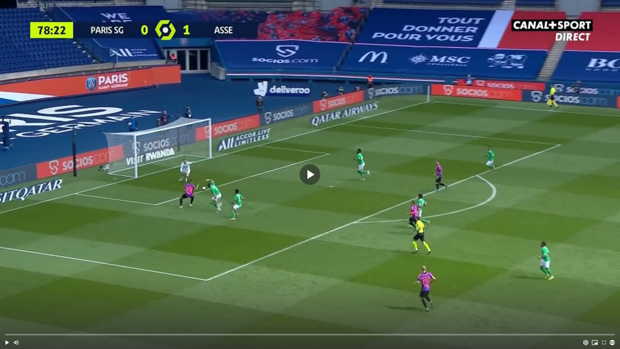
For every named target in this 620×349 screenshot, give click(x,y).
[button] (7, 342)
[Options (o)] (586, 342)
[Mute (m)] (16, 342)
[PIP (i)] (595, 342)
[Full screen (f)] (604, 342)
